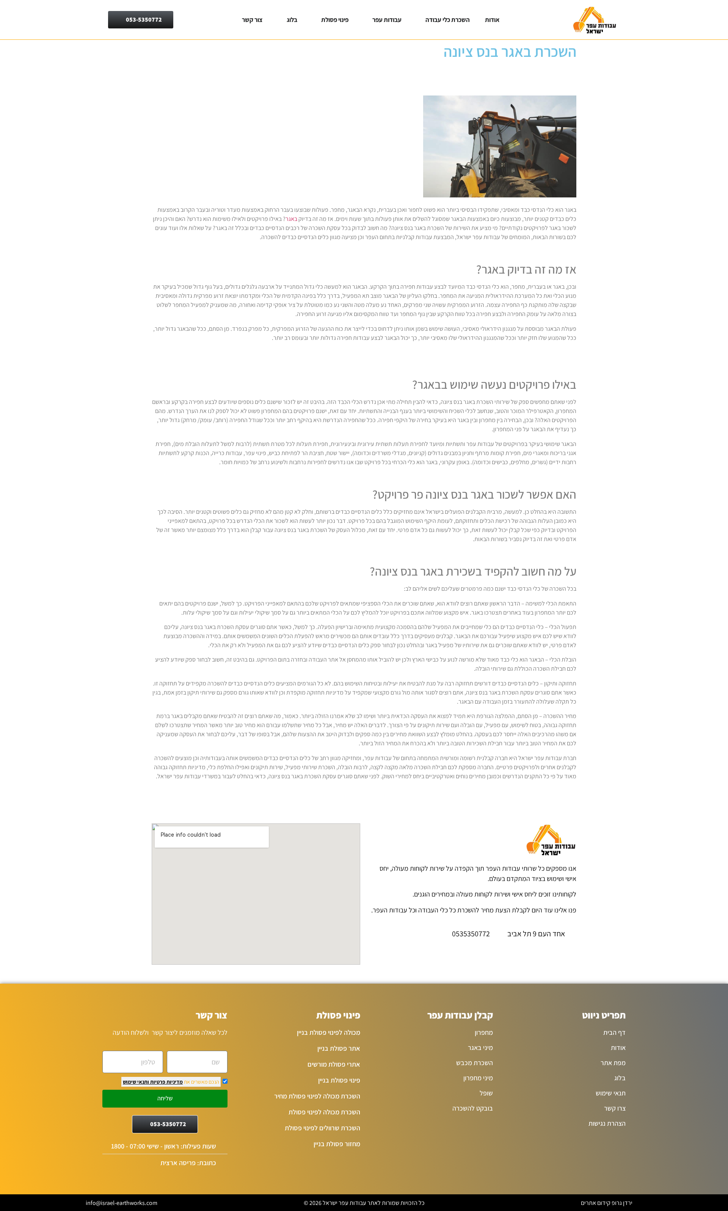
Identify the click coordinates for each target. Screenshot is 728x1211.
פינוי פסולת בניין (339, 1080)
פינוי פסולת (334, 20)
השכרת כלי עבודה (447, 20)
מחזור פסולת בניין (337, 1143)
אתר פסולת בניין (338, 1048)
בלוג (292, 20)
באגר (291, 219)
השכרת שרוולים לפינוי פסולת (322, 1127)
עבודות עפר (387, 20)
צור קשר (252, 20)
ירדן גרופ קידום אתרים (606, 1203)
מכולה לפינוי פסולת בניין (328, 1032)
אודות (492, 20)
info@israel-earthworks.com (121, 1203)
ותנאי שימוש (136, 1081)
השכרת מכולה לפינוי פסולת (324, 1112)
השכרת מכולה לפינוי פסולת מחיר (317, 1096)
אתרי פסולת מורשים (334, 1064)
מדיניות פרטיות (166, 1081)
